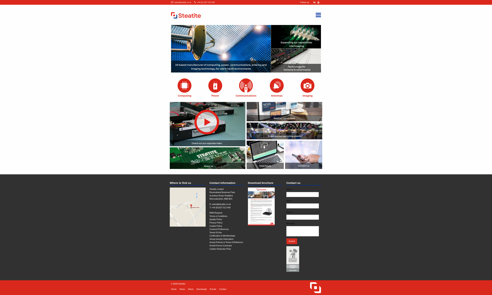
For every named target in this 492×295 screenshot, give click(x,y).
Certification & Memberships (222, 236)
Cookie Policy (215, 226)
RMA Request (215, 213)
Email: (289, 201)
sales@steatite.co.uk (182, 2)
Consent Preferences (219, 229)
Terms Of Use (215, 232)
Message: (290, 223)
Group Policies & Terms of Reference (226, 242)
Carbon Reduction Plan (220, 249)
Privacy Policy (215, 223)
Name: (289, 189)
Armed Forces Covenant (220, 246)
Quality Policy (215, 219)
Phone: (289, 212)
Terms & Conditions (218, 216)
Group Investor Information (221, 239)
